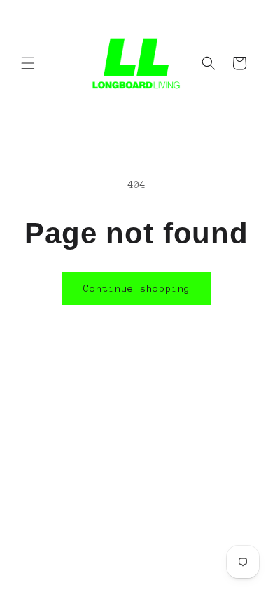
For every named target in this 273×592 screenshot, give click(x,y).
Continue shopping (136, 288)
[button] (28, 63)
